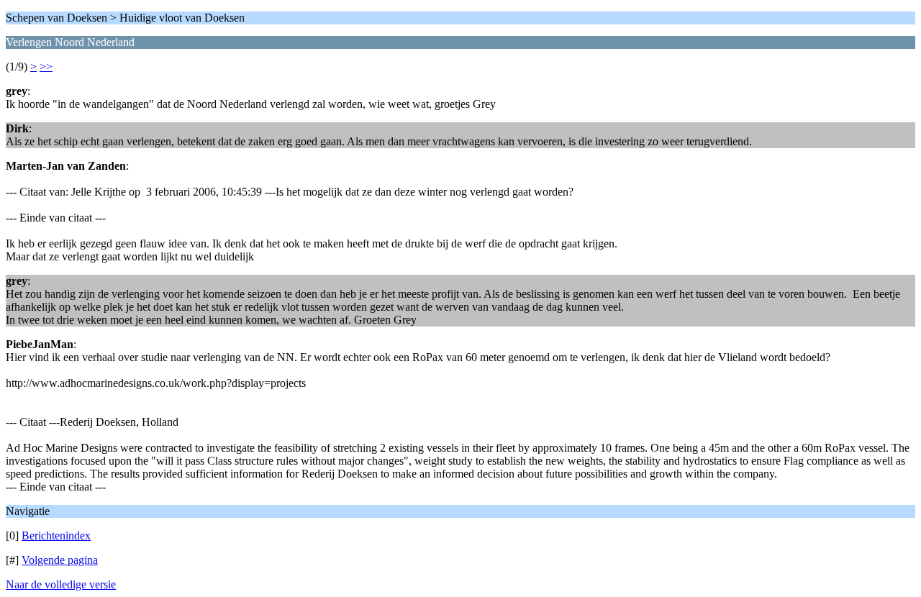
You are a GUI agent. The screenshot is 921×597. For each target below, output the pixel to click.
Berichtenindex (56, 535)
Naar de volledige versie (61, 584)
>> (46, 66)
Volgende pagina (60, 560)
